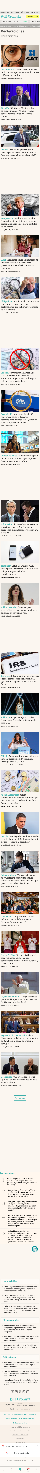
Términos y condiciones (20, 1435)
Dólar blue (25, 12)
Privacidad (20, 1438)
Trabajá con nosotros (20, 1423)
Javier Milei (35, 12)
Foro (28, 1471)
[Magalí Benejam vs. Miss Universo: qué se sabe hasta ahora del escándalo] (20, 704)
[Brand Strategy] (32, 1405)
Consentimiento (20, 1442)
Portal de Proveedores (26, 1419)
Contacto (7, 1414)
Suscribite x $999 (32, 16)
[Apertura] (10, 1404)
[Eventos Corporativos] (22, 1405)
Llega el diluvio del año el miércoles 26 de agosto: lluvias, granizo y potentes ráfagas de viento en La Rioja (21, 1181)
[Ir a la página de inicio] (11, 16)
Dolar (12, 1471)
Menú (4, 1471)
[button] (35, 1249)
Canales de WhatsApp (19, 1414)
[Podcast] (14, 1409)
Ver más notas (20, 1098)
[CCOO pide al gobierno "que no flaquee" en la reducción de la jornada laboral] (20, 1063)
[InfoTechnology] (25, 1409)
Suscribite (32, 1414)
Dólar (17, 12)
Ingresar (36, 1471)
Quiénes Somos (11, 1419)
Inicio (20, 1471)
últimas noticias (6, 12)
